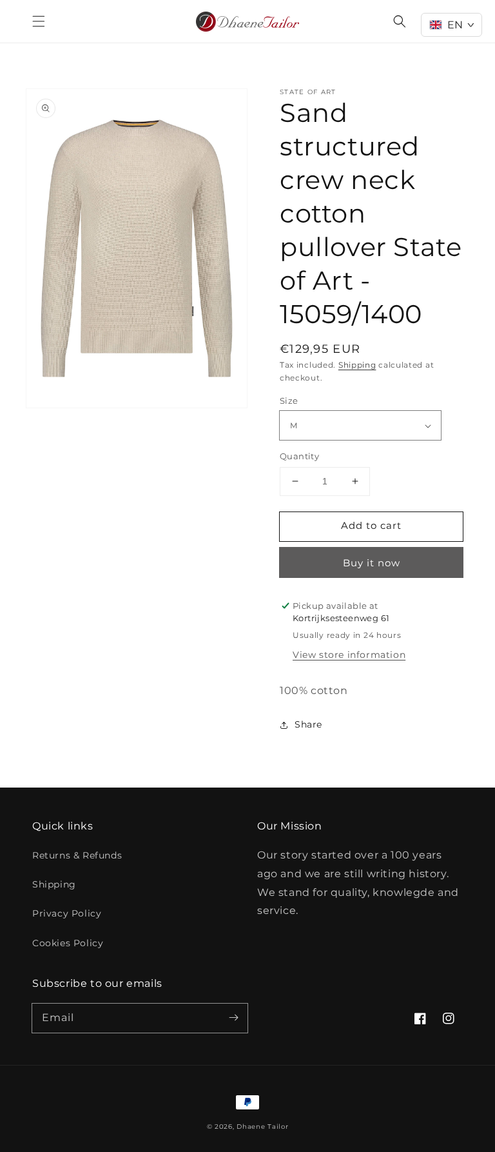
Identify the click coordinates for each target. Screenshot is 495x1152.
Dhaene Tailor (262, 1126)
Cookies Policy (67, 943)
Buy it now (371, 563)
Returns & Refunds (77, 855)
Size (289, 400)
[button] (38, 21)
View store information (349, 654)
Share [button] (308, 724)
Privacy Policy (66, 913)
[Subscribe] (233, 1018)
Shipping (357, 365)
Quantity (299, 456)
